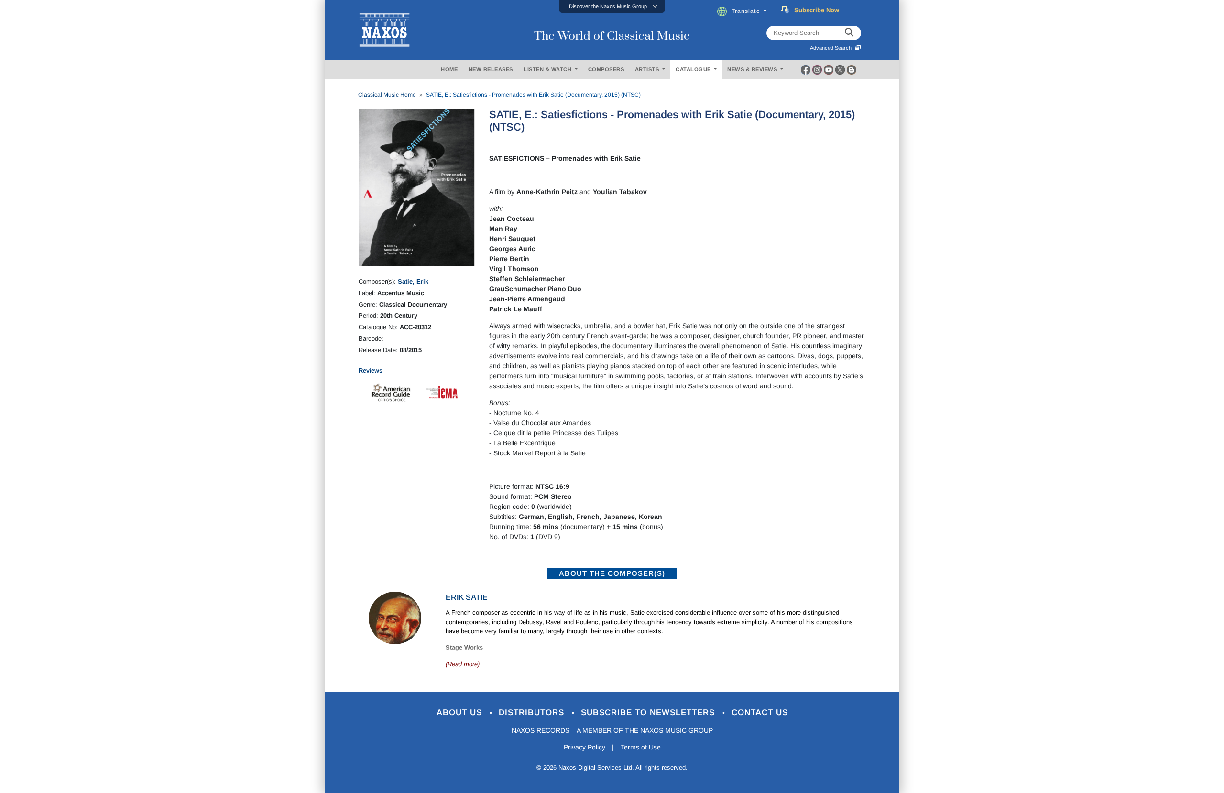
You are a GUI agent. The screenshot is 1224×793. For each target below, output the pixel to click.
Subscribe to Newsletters (649, 712)
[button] (612, 6)
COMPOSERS (606, 69)
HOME (449, 69)
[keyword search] (849, 33)
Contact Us (760, 712)
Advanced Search (832, 48)
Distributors (533, 712)
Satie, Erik (413, 281)
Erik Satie (467, 597)
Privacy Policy (584, 747)
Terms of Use (641, 747)
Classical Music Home (387, 94)
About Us (461, 712)
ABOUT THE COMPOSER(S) (612, 573)
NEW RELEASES (491, 69)
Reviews (370, 370)
